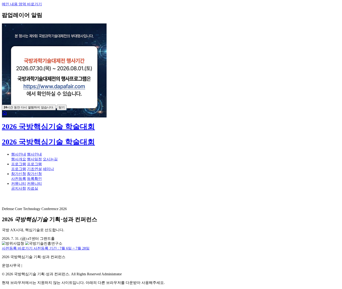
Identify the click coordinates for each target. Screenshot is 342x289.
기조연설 (34, 169)
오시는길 (50, 159)
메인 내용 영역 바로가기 (22, 4)
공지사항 (18, 188)
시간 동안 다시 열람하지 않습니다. (29, 107)
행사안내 (18, 154)
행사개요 (18, 159)
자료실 (32, 188)
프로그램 (18, 164)
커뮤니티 (18, 183)
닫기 (62, 107)
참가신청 (18, 174)
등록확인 (34, 179)
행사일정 (34, 159)
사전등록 (18, 179)
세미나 (48, 169)
